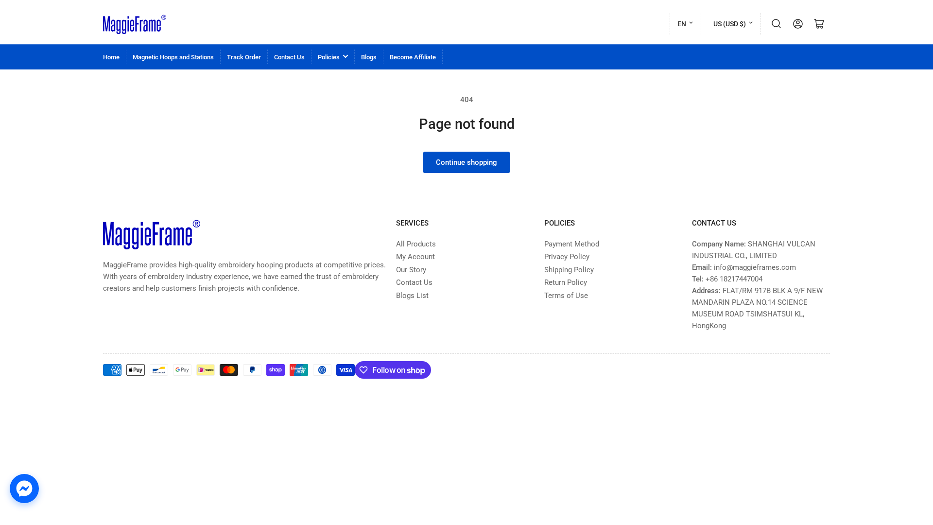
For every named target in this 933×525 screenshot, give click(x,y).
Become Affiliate (413, 57)
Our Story (411, 269)
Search (776, 24)
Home (111, 57)
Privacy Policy (566, 256)
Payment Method (571, 244)
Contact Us (289, 57)
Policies (329, 57)
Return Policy (565, 282)
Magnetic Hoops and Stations (173, 57)
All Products (416, 244)
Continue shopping (466, 162)
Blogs (369, 57)
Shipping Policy (569, 269)
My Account (415, 256)
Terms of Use (566, 295)
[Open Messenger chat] (24, 488)
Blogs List (412, 295)
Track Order (244, 57)
